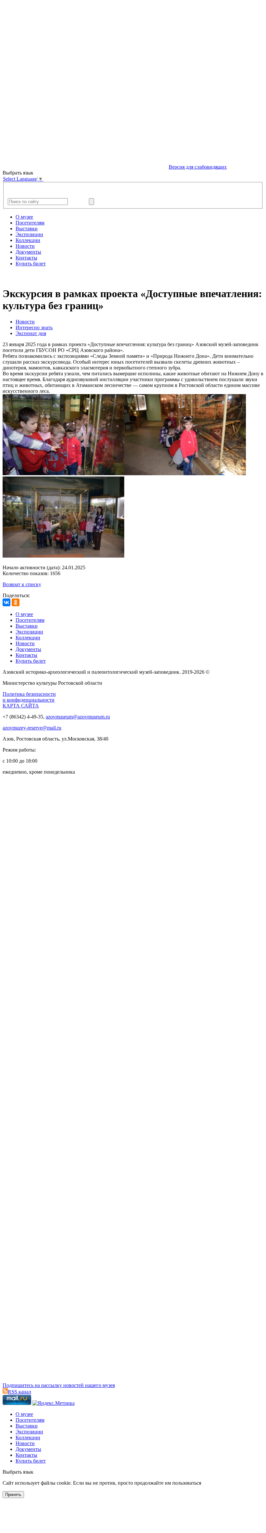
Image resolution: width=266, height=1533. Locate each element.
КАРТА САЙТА (21, 705)
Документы (28, 252)
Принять (13, 1494)
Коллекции (28, 240)
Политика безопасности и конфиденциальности (29, 697)
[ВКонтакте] (6, 602)
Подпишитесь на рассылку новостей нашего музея (59, 1385)
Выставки (27, 228)
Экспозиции (29, 234)
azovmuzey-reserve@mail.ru (32, 727)
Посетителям (30, 222)
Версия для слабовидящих (198, 167)
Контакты (26, 257)
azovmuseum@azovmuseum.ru (78, 716)
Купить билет (31, 263)
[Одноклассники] (15, 602)
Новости (25, 246)
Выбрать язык (18, 1472)
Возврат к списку (22, 584)
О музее (24, 217)
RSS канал (19, 1391)
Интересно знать (34, 327)
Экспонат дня (31, 333)
